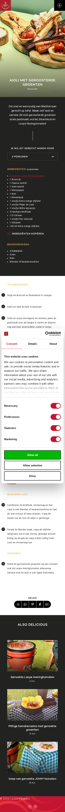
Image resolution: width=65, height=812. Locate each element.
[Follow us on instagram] (35, 806)
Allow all (32, 454)
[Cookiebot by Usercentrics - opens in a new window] (46, 333)
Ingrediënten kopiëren (28, 233)
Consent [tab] (11, 343)
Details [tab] (32, 343)
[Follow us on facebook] (30, 806)
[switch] (56, 417)
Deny (32, 475)
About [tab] (53, 343)
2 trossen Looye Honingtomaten (27, 176)
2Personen (20, 156)
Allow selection (32, 465)
